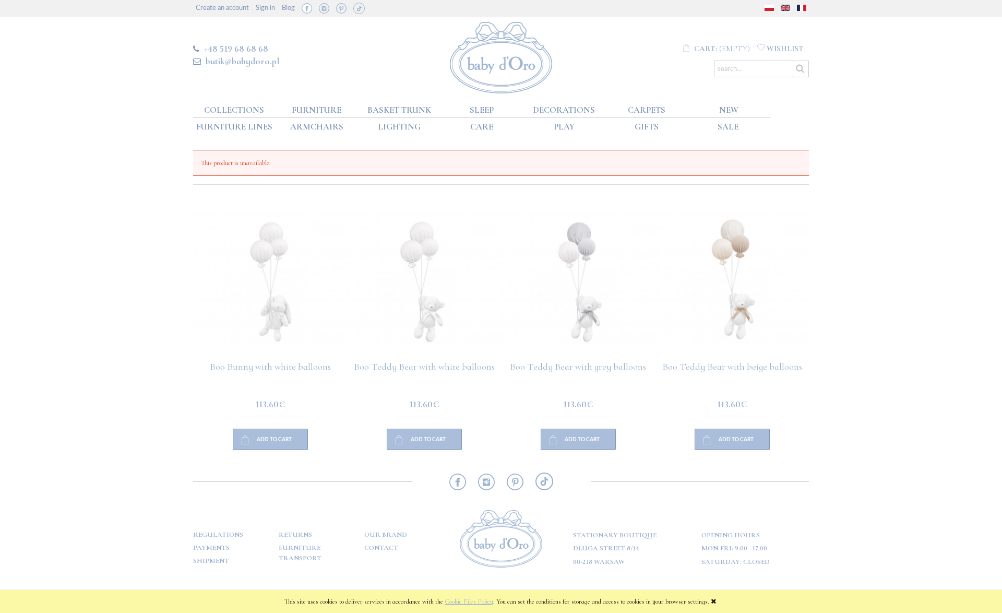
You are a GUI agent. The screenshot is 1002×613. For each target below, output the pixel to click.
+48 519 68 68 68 (236, 48)
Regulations (218, 535)
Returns (295, 535)
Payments (211, 548)
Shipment (211, 561)
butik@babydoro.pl (242, 61)
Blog (288, 8)
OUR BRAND (385, 535)
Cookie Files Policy (469, 601)
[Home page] (501, 56)
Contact (381, 548)
